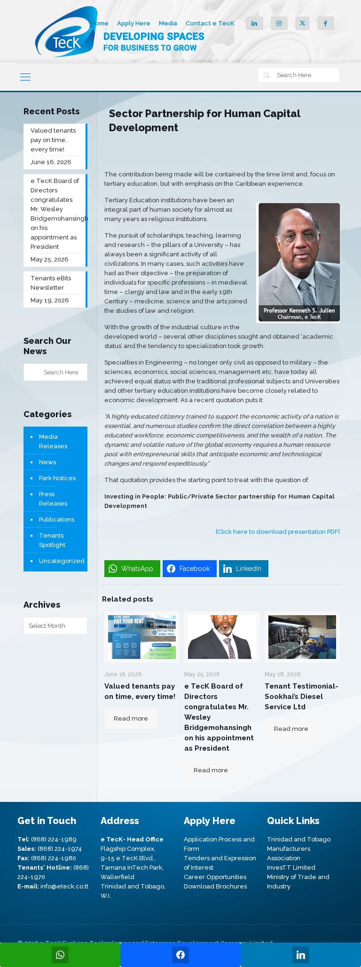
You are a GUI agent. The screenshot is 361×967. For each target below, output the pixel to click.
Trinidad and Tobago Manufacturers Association (298, 849)
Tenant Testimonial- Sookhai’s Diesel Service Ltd (301, 696)
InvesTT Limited (291, 867)
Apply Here (133, 23)
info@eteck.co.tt (64, 886)
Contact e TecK (210, 23)
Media (168, 23)
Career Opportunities (215, 876)
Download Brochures (215, 886)
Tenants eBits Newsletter (51, 283)
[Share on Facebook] (180, 955)
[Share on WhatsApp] (60, 955)
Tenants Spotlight (52, 540)
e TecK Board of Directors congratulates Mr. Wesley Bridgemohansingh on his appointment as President (55, 213)
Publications (56, 519)
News (47, 462)
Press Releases (53, 499)
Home (100, 23)
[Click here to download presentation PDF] (278, 531)
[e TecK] (120, 31)
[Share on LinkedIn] (301, 955)
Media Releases (53, 441)
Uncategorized (61, 560)
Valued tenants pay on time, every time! (53, 140)
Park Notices (57, 478)
